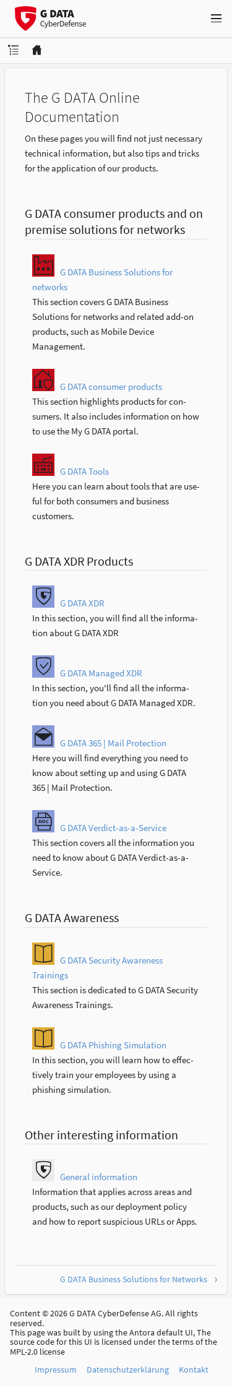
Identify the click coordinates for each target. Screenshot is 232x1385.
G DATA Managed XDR (101, 673)
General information (98, 1177)
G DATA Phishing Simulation (113, 1045)
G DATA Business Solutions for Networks (133, 1279)
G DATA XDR (82, 603)
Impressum (56, 1369)
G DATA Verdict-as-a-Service (113, 828)
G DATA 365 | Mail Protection (113, 743)
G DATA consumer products (111, 386)
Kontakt (193, 1369)
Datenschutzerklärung (128, 1369)
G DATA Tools (84, 471)
